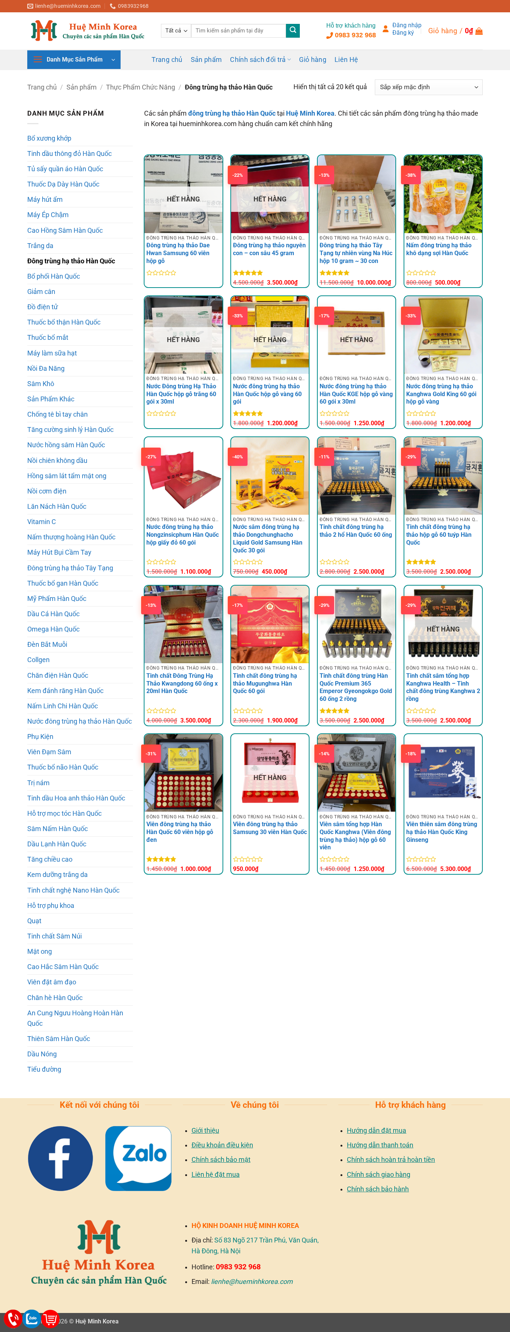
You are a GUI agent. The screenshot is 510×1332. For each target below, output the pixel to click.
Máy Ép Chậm (48, 215)
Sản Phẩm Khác (50, 399)
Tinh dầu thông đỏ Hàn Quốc (69, 153)
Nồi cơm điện (46, 491)
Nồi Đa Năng (46, 368)
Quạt (34, 921)
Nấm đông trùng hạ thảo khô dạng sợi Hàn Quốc (439, 249)
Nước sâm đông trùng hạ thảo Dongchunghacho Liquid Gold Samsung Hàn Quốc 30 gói (267, 538)
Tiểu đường (44, 1069)
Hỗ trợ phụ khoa (50, 905)
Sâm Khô (40, 384)
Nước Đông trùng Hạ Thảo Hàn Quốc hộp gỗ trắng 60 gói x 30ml (181, 394)
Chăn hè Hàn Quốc (55, 998)
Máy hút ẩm (45, 199)
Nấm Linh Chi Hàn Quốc (62, 706)
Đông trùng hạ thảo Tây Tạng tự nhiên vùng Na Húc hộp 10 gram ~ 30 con (356, 253)
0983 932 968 (355, 35)
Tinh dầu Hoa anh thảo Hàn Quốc (76, 798)
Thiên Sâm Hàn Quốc (58, 1039)
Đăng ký (403, 32)
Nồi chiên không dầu (57, 460)
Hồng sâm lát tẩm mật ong (66, 476)
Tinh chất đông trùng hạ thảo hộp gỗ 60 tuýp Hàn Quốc (439, 534)
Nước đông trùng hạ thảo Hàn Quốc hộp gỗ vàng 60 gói (267, 394)
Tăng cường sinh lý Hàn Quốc (70, 429)
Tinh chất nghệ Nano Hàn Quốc (73, 890)
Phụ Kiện (40, 736)
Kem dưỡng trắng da (57, 874)
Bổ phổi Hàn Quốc (53, 276)
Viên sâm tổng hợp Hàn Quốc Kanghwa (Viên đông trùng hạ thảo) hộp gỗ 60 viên (355, 836)
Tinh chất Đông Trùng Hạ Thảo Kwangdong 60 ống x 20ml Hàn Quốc (182, 683)
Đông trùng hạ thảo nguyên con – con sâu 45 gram (269, 249)
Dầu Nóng (42, 1054)
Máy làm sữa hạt (52, 353)
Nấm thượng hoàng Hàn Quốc (71, 537)
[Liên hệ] (13, 1319)
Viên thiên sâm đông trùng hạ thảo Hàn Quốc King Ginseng (441, 832)
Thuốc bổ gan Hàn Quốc (62, 583)
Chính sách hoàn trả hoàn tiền (391, 1159)
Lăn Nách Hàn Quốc (56, 506)
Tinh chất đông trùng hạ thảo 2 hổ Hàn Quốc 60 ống (356, 530)
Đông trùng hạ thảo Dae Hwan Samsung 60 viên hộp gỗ (178, 253)
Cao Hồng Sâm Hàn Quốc (65, 230)
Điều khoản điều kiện (222, 1145)
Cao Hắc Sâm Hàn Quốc (63, 967)
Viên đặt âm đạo (51, 982)
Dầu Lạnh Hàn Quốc (56, 844)
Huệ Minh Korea (310, 113)
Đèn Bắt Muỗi (47, 644)
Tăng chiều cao (49, 859)
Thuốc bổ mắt (47, 337)
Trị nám (38, 783)
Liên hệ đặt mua (216, 1174)
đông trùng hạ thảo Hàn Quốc (232, 113)
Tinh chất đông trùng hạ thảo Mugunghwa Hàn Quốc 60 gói (265, 683)
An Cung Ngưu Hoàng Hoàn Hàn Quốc (75, 1018)
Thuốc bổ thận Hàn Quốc (63, 322)
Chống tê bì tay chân (57, 414)
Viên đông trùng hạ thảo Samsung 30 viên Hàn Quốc (270, 828)
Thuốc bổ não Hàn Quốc (62, 767)
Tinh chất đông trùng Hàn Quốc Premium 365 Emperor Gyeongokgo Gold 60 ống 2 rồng (356, 687)
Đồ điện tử (42, 307)
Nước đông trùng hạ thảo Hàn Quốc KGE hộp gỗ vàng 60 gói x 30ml (356, 394)
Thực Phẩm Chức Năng (140, 87)
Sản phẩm (206, 59)
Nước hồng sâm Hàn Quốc (66, 445)
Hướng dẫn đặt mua (376, 1130)
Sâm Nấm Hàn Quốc (57, 829)
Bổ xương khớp (49, 138)
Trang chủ (167, 59)
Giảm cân (41, 291)
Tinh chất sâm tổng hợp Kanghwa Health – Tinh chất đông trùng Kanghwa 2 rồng (443, 687)
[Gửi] (293, 31)
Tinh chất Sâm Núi (54, 936)
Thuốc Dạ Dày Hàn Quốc (63, 184)
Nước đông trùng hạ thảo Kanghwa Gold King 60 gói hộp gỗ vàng (441, 394)
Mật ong (39, 951)
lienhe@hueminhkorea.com (252, 1281)
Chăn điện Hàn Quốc (57, 675)
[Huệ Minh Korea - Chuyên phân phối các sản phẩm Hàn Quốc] (88, 31)
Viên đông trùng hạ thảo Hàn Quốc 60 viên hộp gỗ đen (179, 832)
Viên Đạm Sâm (49, 752)
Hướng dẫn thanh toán (380, 1145)
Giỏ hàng (312, 59)
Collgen (38, 660)
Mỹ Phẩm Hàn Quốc (56, 598)
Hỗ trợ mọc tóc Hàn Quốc (64, 813)
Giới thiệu (205, 1130)
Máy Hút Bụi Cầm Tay (59, 552)
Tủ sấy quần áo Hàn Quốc (65, 169)
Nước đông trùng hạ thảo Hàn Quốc (79, 721)
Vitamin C (41, 522)
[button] (455, 31)
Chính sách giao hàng (378, 1174)
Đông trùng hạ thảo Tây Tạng (70, 568)
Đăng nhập (407, 25)
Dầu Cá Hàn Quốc (53, 614)
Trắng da (40, 246)
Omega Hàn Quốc (53, 629)
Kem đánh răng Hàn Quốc (65, 691)
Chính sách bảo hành (378, 1189)
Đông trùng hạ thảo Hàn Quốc (71, 261)
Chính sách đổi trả (258, 59)
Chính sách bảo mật (221, 1159)
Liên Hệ (346, 59)
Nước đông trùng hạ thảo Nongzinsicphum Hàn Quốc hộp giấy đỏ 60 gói (182, 534)
